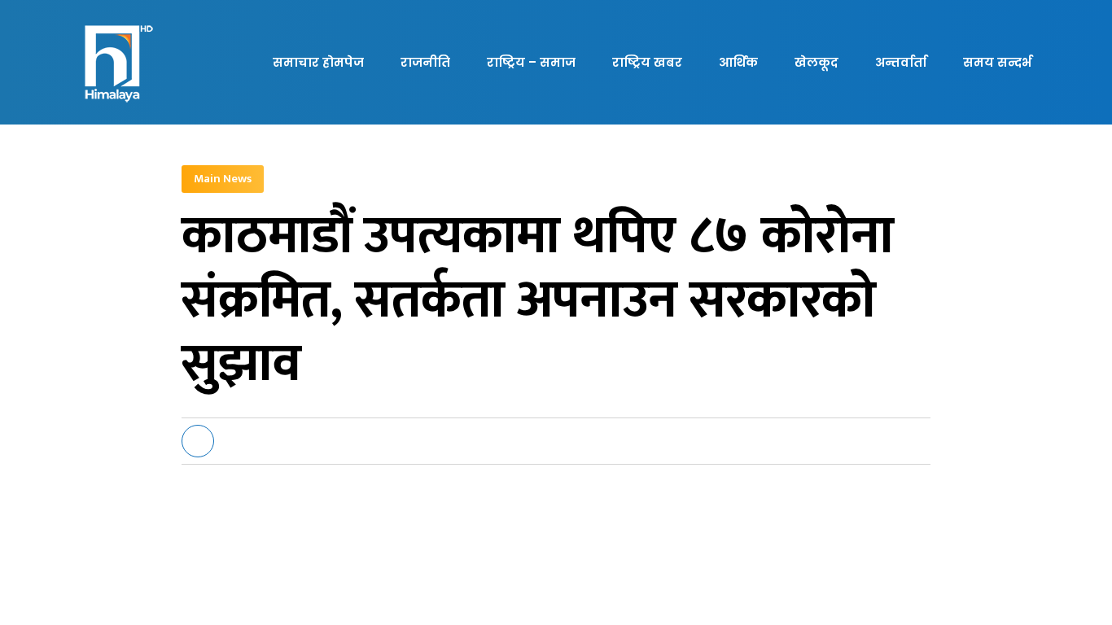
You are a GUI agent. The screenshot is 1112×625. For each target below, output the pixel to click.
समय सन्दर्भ (997, 62)
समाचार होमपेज (318, 62)
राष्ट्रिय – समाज (531, 62)
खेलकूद (816, 62)
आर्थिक (738, 62)
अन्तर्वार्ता (900, 62)
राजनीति (425, 62)
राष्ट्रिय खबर (647, 62)
